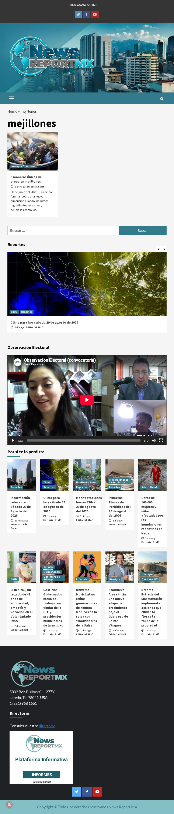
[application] (87, 400)
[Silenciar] (154, 440)
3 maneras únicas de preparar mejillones (26, 179)
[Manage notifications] (9, 804)
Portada (30, 166)
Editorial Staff (35, 186)
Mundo (154, 487)
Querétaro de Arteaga (52, 578)
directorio (47, 725)
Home (12, 111)
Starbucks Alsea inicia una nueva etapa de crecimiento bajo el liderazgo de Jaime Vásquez (118, 607)
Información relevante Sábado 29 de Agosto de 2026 (21, 506)
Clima (14, 311)
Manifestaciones (86, 482)
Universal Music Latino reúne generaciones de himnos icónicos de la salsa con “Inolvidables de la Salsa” (86, 607)
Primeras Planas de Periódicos (118, 481)
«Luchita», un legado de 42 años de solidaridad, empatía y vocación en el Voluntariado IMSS (22, 605)
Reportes (26, 311)
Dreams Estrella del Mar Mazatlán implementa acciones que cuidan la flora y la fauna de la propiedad (151, 607)
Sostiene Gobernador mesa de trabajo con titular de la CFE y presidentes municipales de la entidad (53, 607)
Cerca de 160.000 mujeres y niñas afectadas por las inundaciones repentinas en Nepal (152, 515)
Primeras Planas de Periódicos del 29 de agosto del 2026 (120, 506)
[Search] (161, 99)
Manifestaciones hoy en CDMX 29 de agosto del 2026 (89, 504)
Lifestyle (16, 166)
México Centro (52, 571)
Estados (48, 566)
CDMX (14, 579)
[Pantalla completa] (161, 440)
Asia (144, 487)
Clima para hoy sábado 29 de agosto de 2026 (44, 322)
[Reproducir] (13, 440)
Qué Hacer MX (150, 579)
